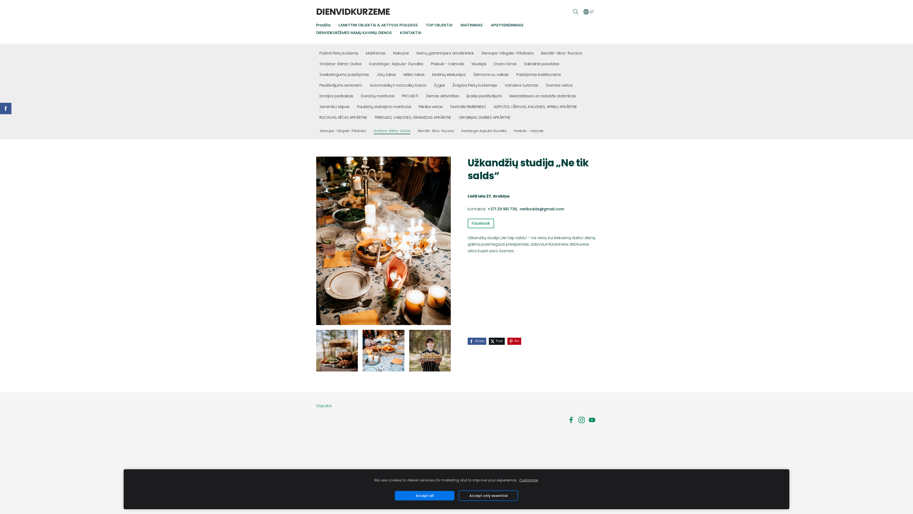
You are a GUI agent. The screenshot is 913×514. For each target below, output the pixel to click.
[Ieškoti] (575, 11)
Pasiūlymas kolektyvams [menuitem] (538, 74)
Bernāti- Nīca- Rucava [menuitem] (561, 53)
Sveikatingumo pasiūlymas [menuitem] (344, 74)
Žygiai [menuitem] (439, 85)
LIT (591, 12)
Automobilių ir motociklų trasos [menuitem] (398, 85)
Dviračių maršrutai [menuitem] (377, 96)
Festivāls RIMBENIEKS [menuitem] (468, 106)
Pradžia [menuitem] (323, 25)
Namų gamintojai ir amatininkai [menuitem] (445, 53)
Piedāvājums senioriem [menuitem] (341, 85)
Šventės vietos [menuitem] (559, 85)
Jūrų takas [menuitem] (386, 74)
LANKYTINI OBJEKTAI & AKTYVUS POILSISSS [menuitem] (378, 25)
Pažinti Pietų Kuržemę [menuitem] (339, 53)
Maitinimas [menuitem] (376, 53)
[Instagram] (581, 420)
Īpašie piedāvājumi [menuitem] (484, 96)
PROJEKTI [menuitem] (410, 96)
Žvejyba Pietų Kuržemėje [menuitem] (474, 85)
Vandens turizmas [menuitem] (521, 85)
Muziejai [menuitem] (479, 64)
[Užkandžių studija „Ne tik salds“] (337, 350)
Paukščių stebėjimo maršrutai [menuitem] (384, 106)
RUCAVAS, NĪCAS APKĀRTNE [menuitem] (343, 117)
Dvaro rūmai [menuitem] (505, 64)
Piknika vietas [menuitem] (431, 106)
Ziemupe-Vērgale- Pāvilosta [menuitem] (507, 53)
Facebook (481, 223)
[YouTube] (592, 420)
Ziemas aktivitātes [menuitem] (442, 96)
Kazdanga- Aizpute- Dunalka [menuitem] (396, 64)
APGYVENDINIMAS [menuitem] (507, 25)
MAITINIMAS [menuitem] (472, 25)
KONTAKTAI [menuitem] (410, 32)
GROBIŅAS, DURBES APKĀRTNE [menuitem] (484, 117)
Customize (528, 480)
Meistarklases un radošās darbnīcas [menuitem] (542, 96)
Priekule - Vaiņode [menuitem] (447, 64)
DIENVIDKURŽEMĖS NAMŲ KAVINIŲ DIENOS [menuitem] (354, 32)
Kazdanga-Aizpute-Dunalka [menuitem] (483, 131)
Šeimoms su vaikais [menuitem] (491, 74)
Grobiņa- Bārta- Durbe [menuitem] (341, 64)
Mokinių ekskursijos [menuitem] (449, 74)
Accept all (425, 495)
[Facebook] (571, 420)
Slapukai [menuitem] (324, 406)
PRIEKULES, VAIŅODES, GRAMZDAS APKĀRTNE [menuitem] (413, 117)
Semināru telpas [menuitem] (335, 106)
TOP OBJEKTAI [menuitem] (439, 25)
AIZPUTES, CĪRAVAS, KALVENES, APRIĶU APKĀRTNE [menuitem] (535, 106)
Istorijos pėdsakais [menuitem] (336, 96)
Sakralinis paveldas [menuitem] (541, 64)
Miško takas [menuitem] (414, 74)
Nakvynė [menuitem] (401, 53)
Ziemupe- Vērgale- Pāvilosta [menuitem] (343, 131)
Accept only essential (488, 495)
